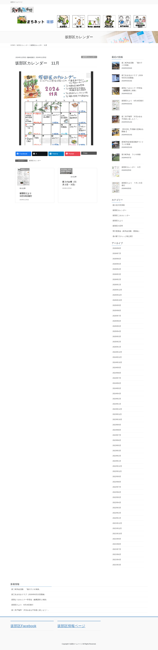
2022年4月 (117, 502)
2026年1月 (117, 285)
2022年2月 (117, 513)
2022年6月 (117, 492)
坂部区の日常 (118, 226)
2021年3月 (117, 565)
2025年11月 (117, 295)
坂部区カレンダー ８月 (131, 167)
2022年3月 (117, 508)
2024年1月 (117, 404)
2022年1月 (117, 518)
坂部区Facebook (23, 626)
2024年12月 (117, 352)
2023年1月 (117, 461)
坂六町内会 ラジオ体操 (131, 154)
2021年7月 (117, 549)
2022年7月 (117, 487)
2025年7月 (117, 316)
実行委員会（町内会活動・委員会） (126, 231)
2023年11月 (117, 414)
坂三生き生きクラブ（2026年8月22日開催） (28, 594)
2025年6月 (117, 321)
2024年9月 (117, 368)
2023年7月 (117, 435)
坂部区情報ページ (71, 626)
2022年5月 (117, 497)
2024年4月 (117, 394)
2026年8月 (117, 248)
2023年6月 (117, 440)
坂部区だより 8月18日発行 (133, 101)
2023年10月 (117, 419)
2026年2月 (117, 279)
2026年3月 (117, 274)
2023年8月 (117, 430)
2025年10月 (117, 300)
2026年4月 (117, 269)
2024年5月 (117, 388)
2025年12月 (117, 290)
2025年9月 (117, 305)
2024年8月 (117, 373)
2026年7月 (117, 253)
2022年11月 (117, 471)
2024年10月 (117, 362)
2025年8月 (117, 310)
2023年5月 (117, 445)
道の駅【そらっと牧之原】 (123, 236)
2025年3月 (117, 336)
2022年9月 (117, 476)
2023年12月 (117, 409)
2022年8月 (117, 482)
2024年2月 (117, 399)
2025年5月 (117, 326)
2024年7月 (117, 378)
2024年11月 (117, 357)
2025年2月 (117, 342)
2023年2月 (117, 456)
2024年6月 (117, 383)
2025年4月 (117, 331)
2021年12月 (117, 523)
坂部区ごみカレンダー (121, 215)
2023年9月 (117, 425)
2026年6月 (117, 259)
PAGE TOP (152, 628)
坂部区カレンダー (89, 57)
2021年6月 (117, 554)
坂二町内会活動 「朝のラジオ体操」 (26, 589)
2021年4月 (117, 560)
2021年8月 (117, 544)
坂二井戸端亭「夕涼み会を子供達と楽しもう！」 (30, 610)
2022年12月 (117, 466)
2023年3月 (117, 451)
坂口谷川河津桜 (119, 205)
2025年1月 (117, 347)
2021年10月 (117, 534)
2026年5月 (117, 264)
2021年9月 (117, 539)
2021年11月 (117, 528)
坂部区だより (118, 221)
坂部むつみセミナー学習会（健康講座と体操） (29, 600)
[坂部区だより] (23, 177)
